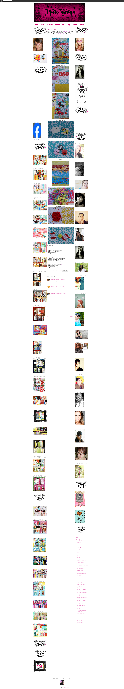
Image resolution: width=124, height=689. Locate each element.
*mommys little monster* (81, 560)
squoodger (52, 286)
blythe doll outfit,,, (80, 603)
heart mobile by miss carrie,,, (82, 592)
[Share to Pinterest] (67, 270)
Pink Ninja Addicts (36, 122)
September (79, 545)
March (78, 555)
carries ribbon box (80, 595)
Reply (52, 282)
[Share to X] (65, 270)
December (79, 540)
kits (52, 272)
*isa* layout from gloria (81, 594)
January (78, 559)
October (78, 544)
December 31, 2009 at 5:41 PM (61, 279)
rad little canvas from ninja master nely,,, (81, 611)
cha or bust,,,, (79, 575)
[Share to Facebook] (66, 270)
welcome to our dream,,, (81, 624)
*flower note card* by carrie (81, 573)
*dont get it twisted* (80, 622)
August (78, 547)
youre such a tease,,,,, (80, 562)
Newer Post (49, 316)
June (78, 550)
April (78, 554)
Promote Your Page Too (37, 139)
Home (61, 316)
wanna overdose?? (80, 563)
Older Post (72, 316)
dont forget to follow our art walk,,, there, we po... (81, 590)
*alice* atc (78, 587)
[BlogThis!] (64, 270)
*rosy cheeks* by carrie (81, 605)
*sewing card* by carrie (81, 582)
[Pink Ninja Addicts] (37, 138)
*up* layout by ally (80, 586)
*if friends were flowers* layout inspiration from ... (82, 598)
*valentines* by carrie (80, 571)
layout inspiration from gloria (82, 607)
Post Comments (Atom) (56, 319)
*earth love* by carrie (80, 602)
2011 (77, 537)
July (78, 549)
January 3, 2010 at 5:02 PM (61, 293)
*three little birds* (80, 620)
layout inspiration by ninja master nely (81, 577)
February (78, 557)
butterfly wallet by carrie (81, 613)
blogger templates (58, 687)
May (78, 552)
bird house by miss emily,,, (81, 600)
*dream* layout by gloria (81, 584)
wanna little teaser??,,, (80, 568)
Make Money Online (65, 687)
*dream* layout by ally (81, 608)
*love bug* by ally (80, 570)
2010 (77, 539)
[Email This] (63, 270)
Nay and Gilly (53, 279)
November (79, 542)
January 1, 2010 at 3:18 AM (59, 286)
